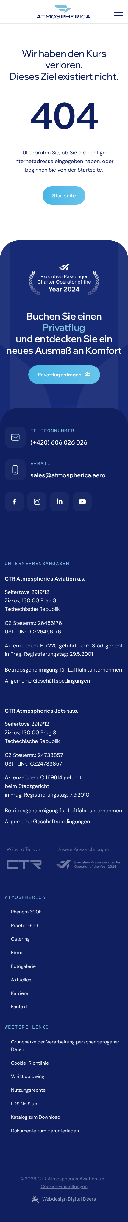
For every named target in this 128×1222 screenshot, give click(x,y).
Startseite (64, 195)
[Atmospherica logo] (64, 12)
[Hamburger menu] (118, 13)
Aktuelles (21, 980)
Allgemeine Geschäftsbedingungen (47, 680)
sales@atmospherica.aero (68, 475)
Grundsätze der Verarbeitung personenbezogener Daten (65, 1046)
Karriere (19, 993)
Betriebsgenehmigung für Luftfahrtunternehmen (63, 669)
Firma (17, 952)
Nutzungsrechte (28, 1090)
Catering (20, 939)
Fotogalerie (23, 966)
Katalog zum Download (35, 1117)
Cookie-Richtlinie (30, 1063)
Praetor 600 (24, 925)
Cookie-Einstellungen (64, 1186)
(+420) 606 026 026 (59, 442)
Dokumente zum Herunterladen (45, 1131)
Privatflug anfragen (60, 375)
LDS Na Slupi (24, 1104)
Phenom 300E (26, 912)
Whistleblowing (27, 1076)
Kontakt (19, 1007)
